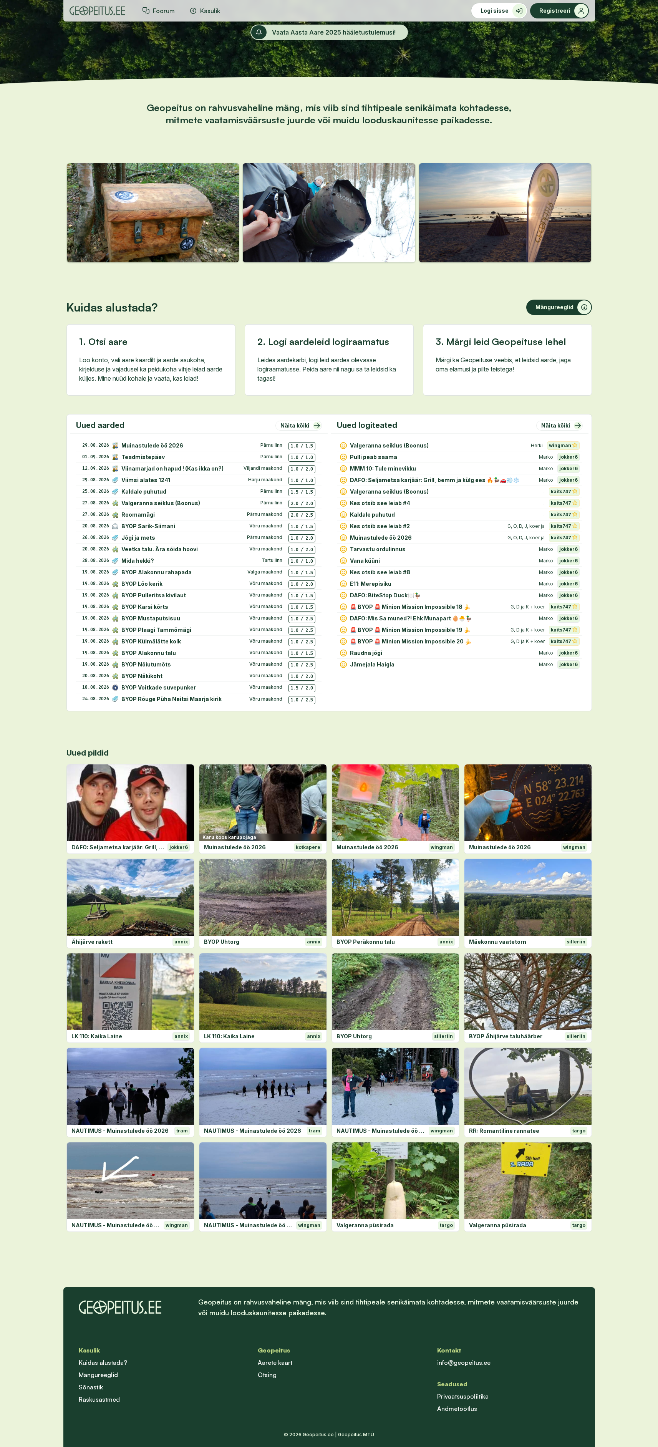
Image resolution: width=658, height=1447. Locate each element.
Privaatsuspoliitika (463, 1396)
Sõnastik (91, 1387)
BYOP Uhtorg (221, 941)
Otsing (267, 1375)
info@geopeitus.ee (464, 1362)
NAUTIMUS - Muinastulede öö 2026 (120, 1130)
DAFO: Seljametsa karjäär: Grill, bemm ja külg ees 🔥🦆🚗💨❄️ (118, 847)
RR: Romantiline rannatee (504, 1130)
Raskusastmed (99, 1399)
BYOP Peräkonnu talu (365, 941)
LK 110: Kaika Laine (96, 1036)
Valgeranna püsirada (365, 1225)
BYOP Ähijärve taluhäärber (505, 1036)
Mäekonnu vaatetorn (497, 941)
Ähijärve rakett (92, 941)
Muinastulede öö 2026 (235, 847)
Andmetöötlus (457, 1408)
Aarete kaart (275, 1362)
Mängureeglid (98, 1375)
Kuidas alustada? (103, 1362)
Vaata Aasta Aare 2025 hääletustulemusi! (334, 32)
